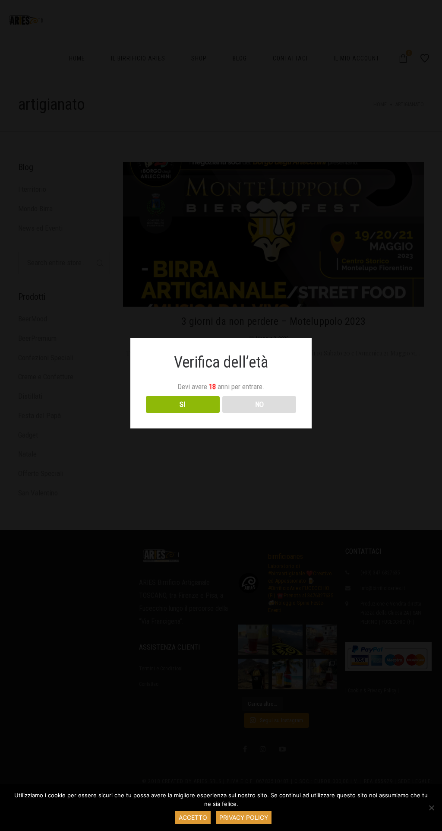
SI (183, 404)
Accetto (193, 817)
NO (259, 404)
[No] (431, 807)
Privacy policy (243, 817)
